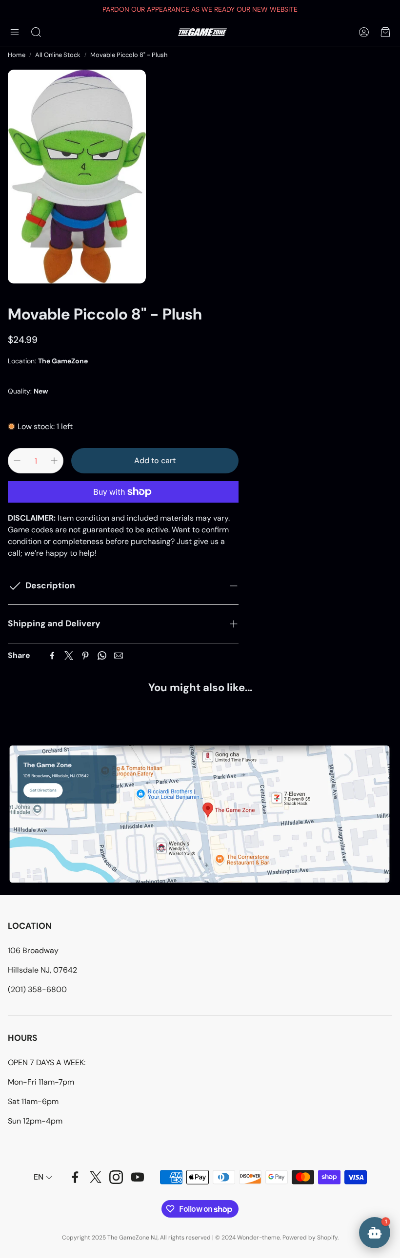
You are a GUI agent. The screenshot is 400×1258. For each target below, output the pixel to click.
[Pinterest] (85, 655)
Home (16, 55)
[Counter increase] (54, 460)
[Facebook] (52, 655)
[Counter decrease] (17, 460)
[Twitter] (68, 655)
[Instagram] (116, 1177)
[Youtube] (137, 1177)
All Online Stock (57, 55)
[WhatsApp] (102, 655)
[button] (14, 32)
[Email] (118, 655)
